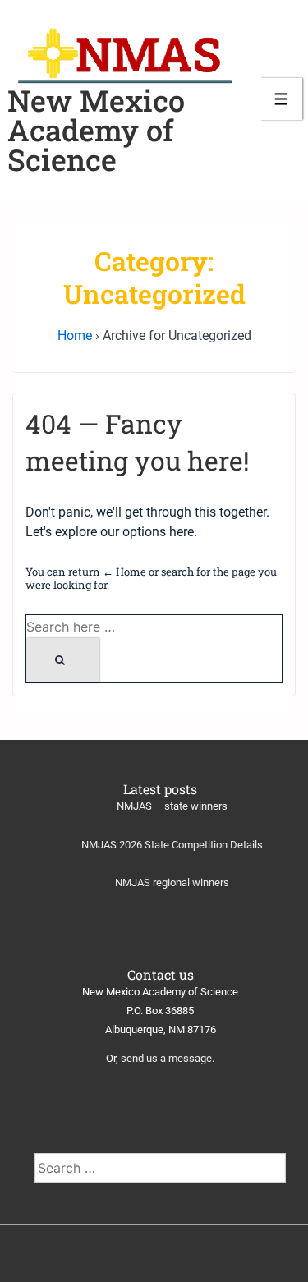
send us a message (166, 1058)
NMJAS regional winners (172, 882)
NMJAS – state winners (172, 806)
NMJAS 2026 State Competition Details (172, 845)
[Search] (62, 660)
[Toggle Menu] (281, 99)
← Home (124, 571)
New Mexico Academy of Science (96, 129)
